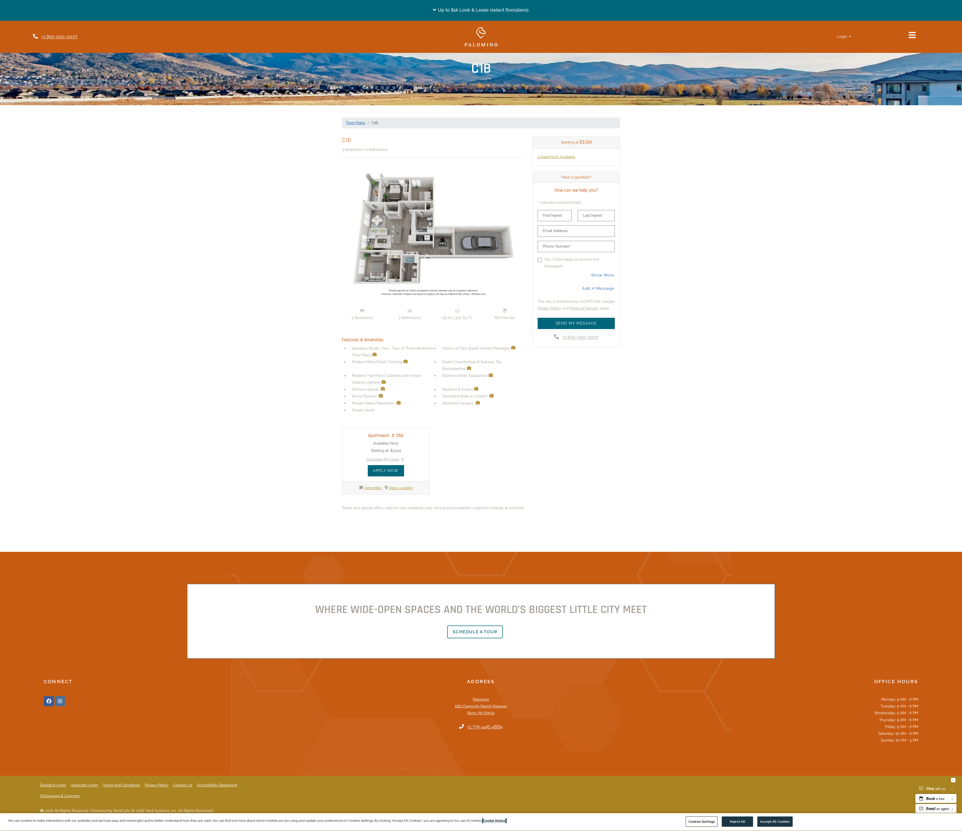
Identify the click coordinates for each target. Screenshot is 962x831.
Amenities (373, 488)
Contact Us (182, 785)
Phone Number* (557, 246)
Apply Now (388, 470)
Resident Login (53, 785)
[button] (481, 10)
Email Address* (556, 231)
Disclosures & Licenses (60, 796)
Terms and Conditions (121, 785)
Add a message (598, 288)
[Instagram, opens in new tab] (60, 701)
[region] (481, 822)
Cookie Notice (494, 820)
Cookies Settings (701, 821)
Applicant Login (84, 785)
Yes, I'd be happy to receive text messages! (571, 262)
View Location (401, 488)
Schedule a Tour (475, 631)
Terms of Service (584, 308)
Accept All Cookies (775, 821)
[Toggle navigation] (912, 35)
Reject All (737, 821)
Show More (603, 275)
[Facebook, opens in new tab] (49, 701)
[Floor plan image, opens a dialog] (433, 233)
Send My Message (576, 323)
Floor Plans (355, 123)
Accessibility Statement (217, 785)
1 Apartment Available (556, 157)
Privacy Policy (549, 308)
